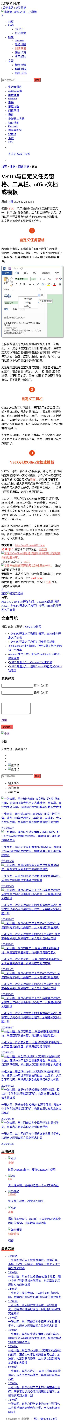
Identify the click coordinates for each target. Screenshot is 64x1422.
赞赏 (4, 593)
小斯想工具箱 (16, 118)
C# (27, 626)
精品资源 (20, 64)
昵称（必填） (42, 685)
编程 (32, 479)
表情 (4, 720)
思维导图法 (15, 130)
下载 (11, 138)
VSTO (10, 208)
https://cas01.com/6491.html (30, 545)
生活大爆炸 (15, 87)
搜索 (37, 80)
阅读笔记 (20, 48)
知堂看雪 (13, 1233)
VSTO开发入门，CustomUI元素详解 (30, 601)
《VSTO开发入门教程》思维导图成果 (32, 641)
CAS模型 (20, 33)
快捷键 (12, 134)
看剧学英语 (15, 91)
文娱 (11, 60)
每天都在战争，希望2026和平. (26, 1201)
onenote (19, 40)
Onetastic (13, 126)
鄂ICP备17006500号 (45, 1418)
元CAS (19, 29)
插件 (11, 114)
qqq (10, 1178)
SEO (10, 141)
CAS (11, 25)
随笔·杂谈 (21, 73)
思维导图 (20, 44)
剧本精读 (13, 95)
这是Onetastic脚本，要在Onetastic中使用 (32, 1169)
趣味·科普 (21, 69)
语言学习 (20, 52)
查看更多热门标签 (19, 154)
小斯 (10, 201)
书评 (11, 102)
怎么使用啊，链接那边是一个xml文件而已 (33, 1185)
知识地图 (13, 122)
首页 (11, 21)
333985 (12, 1194)
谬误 (11, 1240)
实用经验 (20, 56)
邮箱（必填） (42, 692)
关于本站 (8, 7)
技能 (11, 37)
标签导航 (20, 7)
